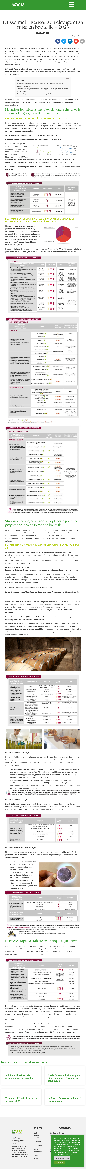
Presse (61, 1133)
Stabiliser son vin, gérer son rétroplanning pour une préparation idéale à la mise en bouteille (43, 90)
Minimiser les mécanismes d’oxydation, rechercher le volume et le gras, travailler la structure (41, 84)
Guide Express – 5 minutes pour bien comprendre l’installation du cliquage (64, 1078)
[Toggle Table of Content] (66, 80)
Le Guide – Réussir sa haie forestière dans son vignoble (18, 1077)
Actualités (37, 1141)
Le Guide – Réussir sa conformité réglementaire (64, 1099)
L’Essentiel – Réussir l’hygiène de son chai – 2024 (20, 1099)
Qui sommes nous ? (37, 1135)
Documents (38, 1145)
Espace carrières (37, 1157)
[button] (57, 41)
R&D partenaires (38, 1150)
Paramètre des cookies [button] (62, 1158)
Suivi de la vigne (54, 1134)
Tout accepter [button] (59, 1162)
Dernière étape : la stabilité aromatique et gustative (34, 94)
